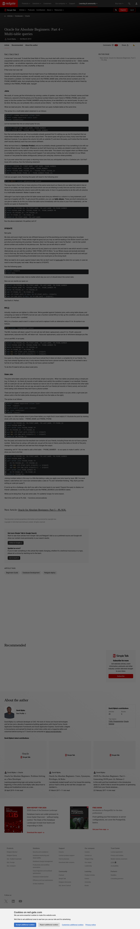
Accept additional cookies (25, 925)
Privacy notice (90, 925)
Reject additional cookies (49, 925)
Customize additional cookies (72, 925)
